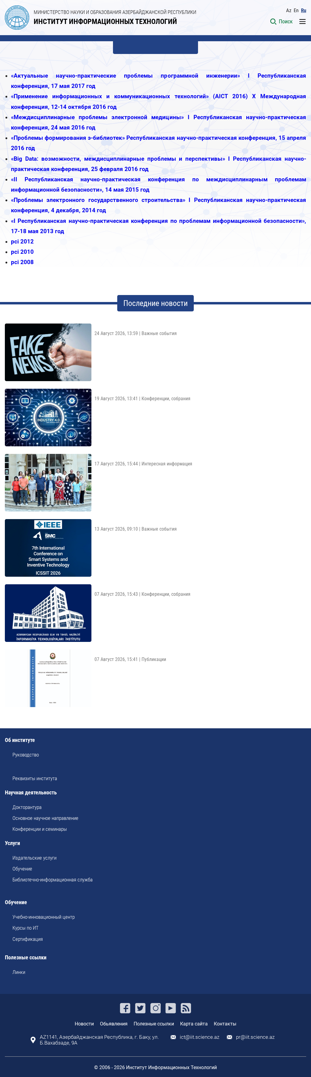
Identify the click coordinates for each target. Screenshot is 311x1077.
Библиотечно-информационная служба (52, 880)
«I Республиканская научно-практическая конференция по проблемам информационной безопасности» (158, 220)
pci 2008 (22, 262)
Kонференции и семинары (39, 829)
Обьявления (114, 1024)
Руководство (25, 755)
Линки (18, 972)
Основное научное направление (45, 818)
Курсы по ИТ (25, 928)
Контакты (225, 1024)
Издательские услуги (34, 858)
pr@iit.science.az (255, 1037)
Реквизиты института (34, 778)
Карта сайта (194, 1024)
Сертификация (27, 939)
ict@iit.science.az (199, 1037)
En (296, 10)
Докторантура (27, 807)
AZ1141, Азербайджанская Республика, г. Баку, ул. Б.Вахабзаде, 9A (99, 1040)
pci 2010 (22, 251)
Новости (84, 1024)
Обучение (22, 869)
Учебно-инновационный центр (43, 917)
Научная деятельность (31, 793)
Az (288, 10)
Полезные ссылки (25, 958)
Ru (303, 10)
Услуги (12, 843)
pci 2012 (22, 241)
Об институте (20, 740)
